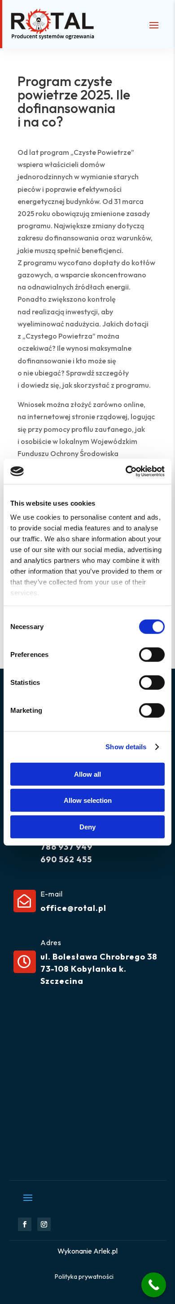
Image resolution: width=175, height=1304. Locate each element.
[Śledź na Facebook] (24, 1224)
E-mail (51, 893)
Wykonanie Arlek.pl (87, 1250)
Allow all (87, 774)
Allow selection (88, 800)
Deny (87, 826)
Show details (125, 747)
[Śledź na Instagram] (44, 1224)
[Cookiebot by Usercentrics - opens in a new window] (126, 471)
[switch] (152, 654)
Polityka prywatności (84, 1276)
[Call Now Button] (153, 1284)
